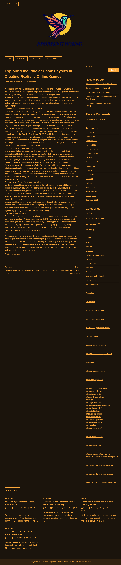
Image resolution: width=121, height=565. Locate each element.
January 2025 (91, 196)
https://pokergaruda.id (95, 397)
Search (89, 67)
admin (33, 82)
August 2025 (90, 166)
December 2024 (92, 200)
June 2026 (90, 132)
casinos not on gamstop (95, 255)
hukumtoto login (92, 285)
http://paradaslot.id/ (94, 428)
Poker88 (89, 246)
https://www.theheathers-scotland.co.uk (102, 465)
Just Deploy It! (51, 562)
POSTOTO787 (91, 263)
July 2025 (89, 170)
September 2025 (92, 162)
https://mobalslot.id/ (94, 391)
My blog (17, 254)
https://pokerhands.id (94, 425)
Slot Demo (90, 268)
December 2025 (92, 149)
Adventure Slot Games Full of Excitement (101, 84)
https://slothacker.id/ (94, 414)
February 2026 (91, 141)
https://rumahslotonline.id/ (96, 388)
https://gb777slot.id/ (94, 400)
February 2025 (91, 191)
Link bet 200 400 (93, 224)
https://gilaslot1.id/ (93, 403)
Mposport (89, 251)
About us (21, 59)
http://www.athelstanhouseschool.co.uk (22, 151)
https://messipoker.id (94, 420)
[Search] (114, 58)
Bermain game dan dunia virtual (98, 88)
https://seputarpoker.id (95, 422)
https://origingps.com (94, 380)
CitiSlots (89, 259)
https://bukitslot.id (93, 411)
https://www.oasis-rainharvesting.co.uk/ (102, 457)
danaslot (89, 272)
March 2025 (90, 187)
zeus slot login (91, 280)
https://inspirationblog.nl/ (95, 276)
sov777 (88, 238)
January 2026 (91, 145)
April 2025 (89, 183)
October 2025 (91, 158)
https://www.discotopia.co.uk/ (98, 454)
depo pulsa (90, 242)
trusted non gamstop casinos (98, 328)
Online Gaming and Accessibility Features (101, 92)
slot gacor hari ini (93, 362)
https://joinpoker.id (93, 394)
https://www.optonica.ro (95, 371)
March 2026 (90, 137)
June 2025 (90, 174)
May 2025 (89, 179)
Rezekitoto (90, 302)
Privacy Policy (53, 59)
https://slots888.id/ (93, 417)
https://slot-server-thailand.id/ (98, 405)
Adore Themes (85, 562)
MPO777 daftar (92, 336)
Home (9, 59)
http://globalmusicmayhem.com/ (99, 354)
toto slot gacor (91, 230)
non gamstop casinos (95, 218)
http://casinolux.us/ (93, 445)
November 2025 (92, 153)
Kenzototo (90, 293)
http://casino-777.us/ (94, 437)
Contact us (36, 59)
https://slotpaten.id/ (93, 408)
